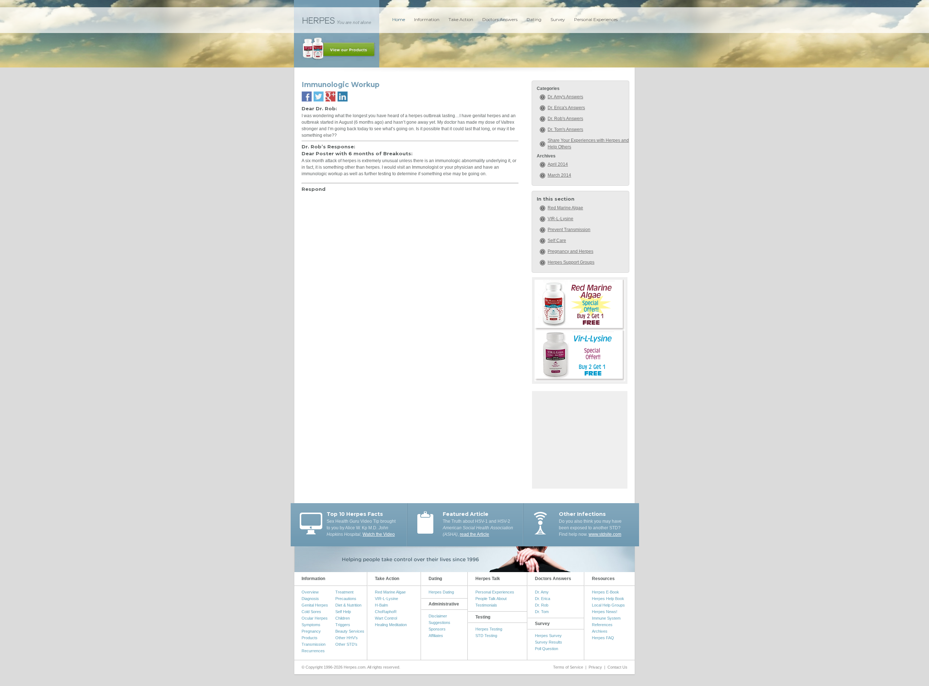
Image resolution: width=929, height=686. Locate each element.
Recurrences (313, 651)
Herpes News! (604, 611)
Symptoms (311, 625)
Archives (599, 631)
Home (398, 19)
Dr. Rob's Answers (565, 118)
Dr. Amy (542, 592)
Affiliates (436, 635)
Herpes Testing (488, 629)
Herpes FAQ (603, 638)
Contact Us (617, 667)
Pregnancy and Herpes (570, 251)
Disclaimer (438, 616)
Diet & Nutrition (348, 605)
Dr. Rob (541, 605)
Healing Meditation (391, 625)
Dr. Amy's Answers (565, 96)
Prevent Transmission (569, 229)
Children (342, 618)
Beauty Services (349, 631)
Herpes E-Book (605, 592)
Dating (534, 19)
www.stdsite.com (605, 534)
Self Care (557, 240)
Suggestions (439, 622)
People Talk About (491, 598)
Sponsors (437, 629)
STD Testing (486, 635)
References (602, 625)
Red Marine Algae (565, 207)
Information (426, 19)
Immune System (606, 618)
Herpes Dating (441, 592)
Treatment (344, 592)
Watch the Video (379, 534)
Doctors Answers (499, 19)
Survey (558, 19)
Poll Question (546, 648)
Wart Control (386, 618)
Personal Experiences (596, 19)
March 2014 (559, 175)
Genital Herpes (315, 605)
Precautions (345, 598)
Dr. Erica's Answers (566, 107)
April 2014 (558, 164)
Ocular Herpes (315, 618)
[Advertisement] (580, 439)
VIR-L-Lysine (560, 218)
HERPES (336, 20)
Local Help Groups (608, 605)
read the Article (474, 534)
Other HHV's (346, 638)
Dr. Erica (542, 598)
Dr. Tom (542, 611)
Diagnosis (310, 598)
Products (310, 638)
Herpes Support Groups (571, 262)
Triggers (342, 625)
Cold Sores (311, 611)
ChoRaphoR (386, 611)
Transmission (314, 644)
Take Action (461, 19)
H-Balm (381, 605)
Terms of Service (568, 667)
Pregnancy (311, 631)
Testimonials (486, 605)
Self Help (343, 611)
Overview (310, 592)
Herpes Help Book (608, 598)
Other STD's (346, 644)
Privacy (595, 667)
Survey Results (548, 642)
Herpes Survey (548, 635)
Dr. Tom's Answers (565, 129)
